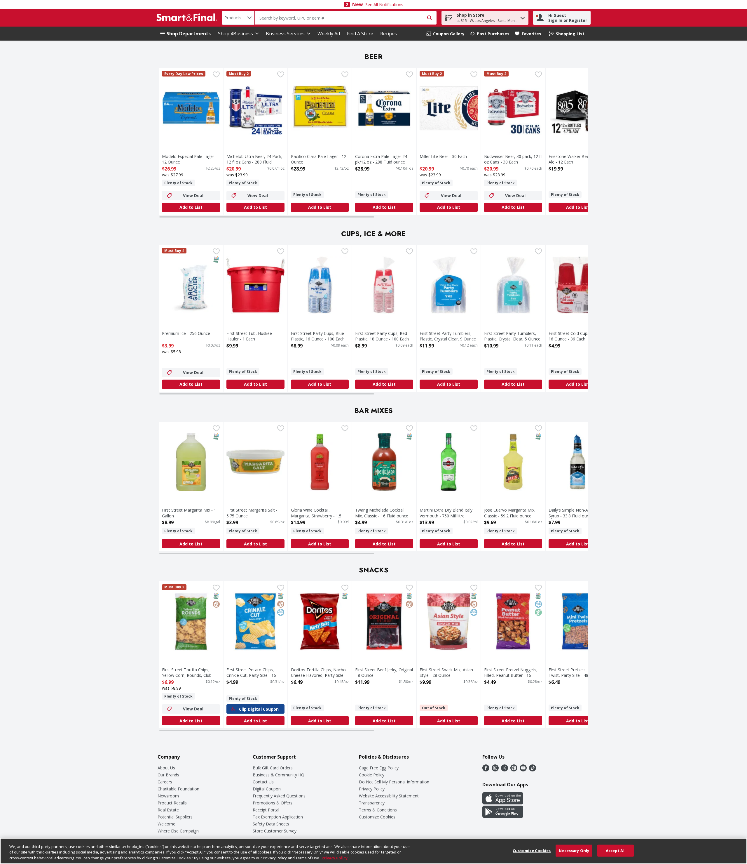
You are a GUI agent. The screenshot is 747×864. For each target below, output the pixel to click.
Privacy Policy (372, 789)
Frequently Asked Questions (279, 796)
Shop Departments (189, 33)
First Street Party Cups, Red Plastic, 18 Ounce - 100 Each (382, 336)
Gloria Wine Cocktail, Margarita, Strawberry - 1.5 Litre (316, 515)
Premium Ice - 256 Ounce (186, 333)
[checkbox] (216, 75)
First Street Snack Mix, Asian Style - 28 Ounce (446, 672)
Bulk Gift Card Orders (273, 768)
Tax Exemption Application (278, 817)
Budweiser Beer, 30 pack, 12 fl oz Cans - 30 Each (513, 159)
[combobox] (238, 18)
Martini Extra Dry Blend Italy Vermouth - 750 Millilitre (446, 512)
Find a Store (360, 33)
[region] (373, 851)
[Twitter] (504, 769)
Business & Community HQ (278, 775)
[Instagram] (495, 769)
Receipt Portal (266, 810)
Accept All (616, 850)
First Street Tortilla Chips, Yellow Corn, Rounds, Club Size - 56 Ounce (187, 675)
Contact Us (263, 782)
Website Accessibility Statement (389, 796)
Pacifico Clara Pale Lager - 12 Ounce (318, 159)
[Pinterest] (513, 769)
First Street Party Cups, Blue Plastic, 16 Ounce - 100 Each (318, 336)
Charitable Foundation (178, 789)
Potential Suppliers (175, 817)
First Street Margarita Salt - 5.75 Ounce (251, 512)
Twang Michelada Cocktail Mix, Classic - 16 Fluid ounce (381, 512)
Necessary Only (574, 850)
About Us (166, 768)
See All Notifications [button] (384, 4)
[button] (522, 16)
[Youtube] (523, 769)
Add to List (191, 207)
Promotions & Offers (272, 803)
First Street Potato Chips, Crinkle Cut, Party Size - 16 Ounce (251, 675)
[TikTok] (532, 769)
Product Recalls (172, 803)
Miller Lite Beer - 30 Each (443, 156)
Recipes (388, 33)
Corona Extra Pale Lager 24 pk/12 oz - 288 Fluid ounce (381, 159)
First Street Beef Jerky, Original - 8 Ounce (384, 672)
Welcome (166, 824)
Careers (165, 782)
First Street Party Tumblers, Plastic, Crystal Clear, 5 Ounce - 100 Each (512, 339)
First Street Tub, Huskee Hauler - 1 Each (249, 336)
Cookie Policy (371, 775)
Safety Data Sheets (271, 824)
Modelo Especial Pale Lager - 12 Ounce (189, 159)
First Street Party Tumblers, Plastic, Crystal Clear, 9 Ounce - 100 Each (448, 339)
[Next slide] (581, 142)
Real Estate (168, 810)
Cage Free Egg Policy (379, 768)
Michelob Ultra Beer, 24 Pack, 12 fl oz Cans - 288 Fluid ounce (254, 162)
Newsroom (168, 796)
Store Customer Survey (274, 831)
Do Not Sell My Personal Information (394, 782)
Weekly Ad (328, 33)
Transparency (372, 803)
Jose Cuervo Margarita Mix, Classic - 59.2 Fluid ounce (509, 512)
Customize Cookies (377, 817)
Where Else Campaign (178, 831)
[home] (187, 17)
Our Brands (168, 775)
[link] (445, 33)
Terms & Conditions (378, 810)
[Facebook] (485, 769)
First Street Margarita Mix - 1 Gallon (189, 512)
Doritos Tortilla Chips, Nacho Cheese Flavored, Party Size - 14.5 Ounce (318, 675)
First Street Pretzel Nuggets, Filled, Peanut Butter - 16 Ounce (510, 675)
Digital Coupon (267, 789)
